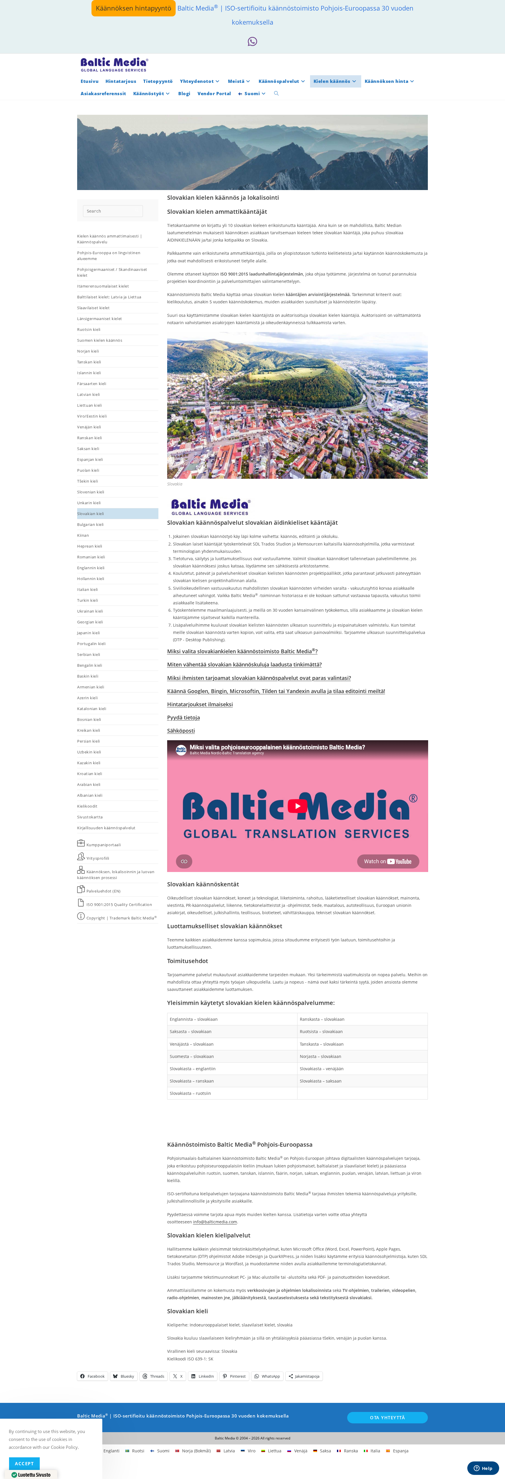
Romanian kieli (91, 557)
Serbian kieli (88, 654)
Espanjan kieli (90, 459)
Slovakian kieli (90, 513)
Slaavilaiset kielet (93, 307)
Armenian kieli (90, 687)
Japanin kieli (88, 632)
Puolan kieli (88, 470)
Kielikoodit (87, 806)
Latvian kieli (88, 394)
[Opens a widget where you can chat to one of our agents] (483, 1468)
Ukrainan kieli (90, 611)
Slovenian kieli (90, 492)
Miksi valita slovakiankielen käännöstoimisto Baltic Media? (242, 651)
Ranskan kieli (89, 437)
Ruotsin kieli (89, 329)
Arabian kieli (89, 784)
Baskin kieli (87, 676)
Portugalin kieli (91, 643)
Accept (24, 1463)
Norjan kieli (88, 351)
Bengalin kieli (89, 665)
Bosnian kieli (89, 719)
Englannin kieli (91, 567)
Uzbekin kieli (89, 752)
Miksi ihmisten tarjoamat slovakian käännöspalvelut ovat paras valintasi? (259, 677)
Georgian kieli (90, 622)
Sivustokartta (90, 817)
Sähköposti (181, 730)
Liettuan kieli (89, 405)
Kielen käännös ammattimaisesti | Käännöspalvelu (109, 238)
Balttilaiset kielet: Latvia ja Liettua (109, 297)
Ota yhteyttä (387, 1417)
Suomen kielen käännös (99, 340)
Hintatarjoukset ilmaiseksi (200, 704)
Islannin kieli (89, 372)
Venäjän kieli (89, 427)
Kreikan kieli (88, 730)
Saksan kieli (88, 448)
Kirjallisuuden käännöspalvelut (106, 827)
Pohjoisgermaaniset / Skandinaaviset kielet (112, 272)
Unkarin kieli (89, 502)
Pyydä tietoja (183, 717)
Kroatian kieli (89, 773)
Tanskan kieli (89, 362)
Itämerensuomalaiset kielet (103, 286)
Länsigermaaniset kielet (99, 318)
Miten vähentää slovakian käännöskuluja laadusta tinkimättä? (244, 664)
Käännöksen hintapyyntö (133, 8)
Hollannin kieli (90, 578)
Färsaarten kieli (91, 383)
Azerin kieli (87, 697)
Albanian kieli (89, 795)
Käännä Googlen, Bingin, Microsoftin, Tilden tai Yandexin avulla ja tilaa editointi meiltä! (276, 691)
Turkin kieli (87, 600)
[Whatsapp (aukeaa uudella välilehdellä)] (252, 41)
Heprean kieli (89, 546)
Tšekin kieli (87, 481)
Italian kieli (87, 589)
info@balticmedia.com (215, 1222)
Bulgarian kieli (90, 524)
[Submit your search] (137, 210)
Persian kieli (88, 741)
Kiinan (83, 535)
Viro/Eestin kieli (92, 416)
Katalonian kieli (91, 708)
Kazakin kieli (89, 762)
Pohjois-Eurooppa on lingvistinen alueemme (108, 255)
